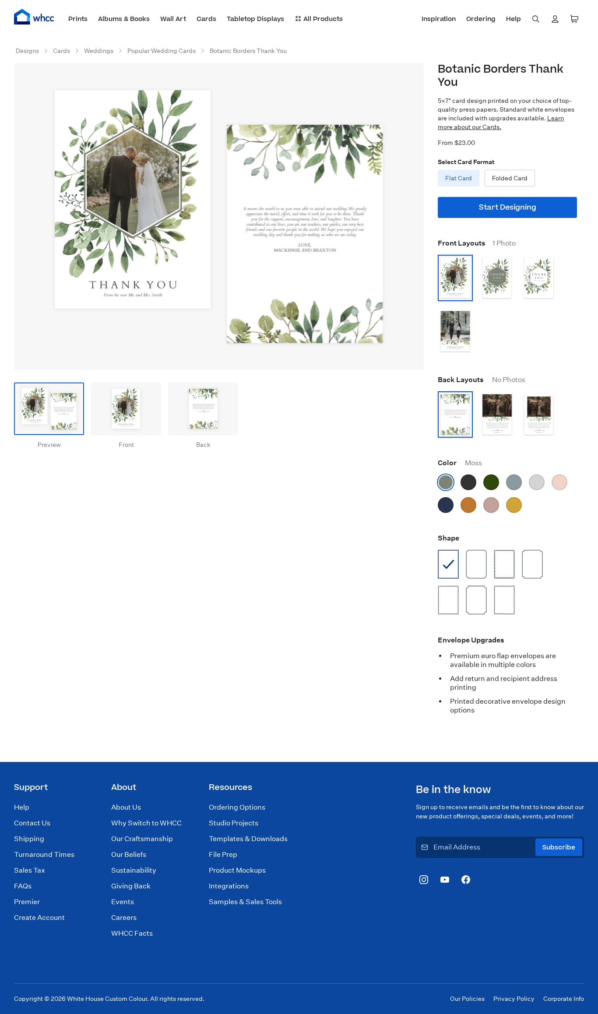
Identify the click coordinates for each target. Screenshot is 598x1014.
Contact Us (32, 823)
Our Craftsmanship (142, 839)
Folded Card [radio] (510, 178)
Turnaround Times (44, 854)
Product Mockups (237, 870)
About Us (126, 807)
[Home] (34, 17)
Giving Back (131, 886)
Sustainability (133, 870)
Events (122, 902)
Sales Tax (29, 870)
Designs (27, 51)
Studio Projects (233, 823)
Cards (61, 51)
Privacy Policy (514, 999)
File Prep (223, 854)
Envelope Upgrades (471, 640)
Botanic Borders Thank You (248, 51)
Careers (124, 917)
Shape (448, 538)
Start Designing (507, 207)
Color (460, 463)
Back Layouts (481, 379)
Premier (27, 902)
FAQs (23, 886)
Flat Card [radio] (458, 178)
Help (21, 807)
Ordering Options (237, 807)
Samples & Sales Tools (245, 902)
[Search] (535, 19)
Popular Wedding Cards (161, 51)
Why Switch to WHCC (146, 823)
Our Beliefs (128, 854)
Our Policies (467, 999)
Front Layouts (477, 243)
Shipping (29, 839)
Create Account (39, 917)
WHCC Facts (132, 933)
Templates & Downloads (248, 839)
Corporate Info (563, 999)
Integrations (229, 886)
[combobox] (535, 19)
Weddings (98, 51)
